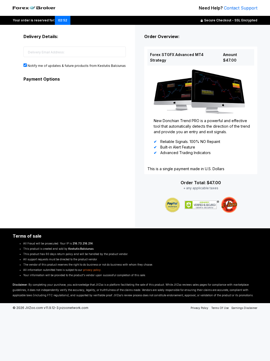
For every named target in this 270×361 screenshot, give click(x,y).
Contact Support (240, 8)
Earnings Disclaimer (244, 307)
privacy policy (92, 269)
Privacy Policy (199, 307)
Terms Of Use (220, 307)
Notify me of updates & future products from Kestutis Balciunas (76, 66)
